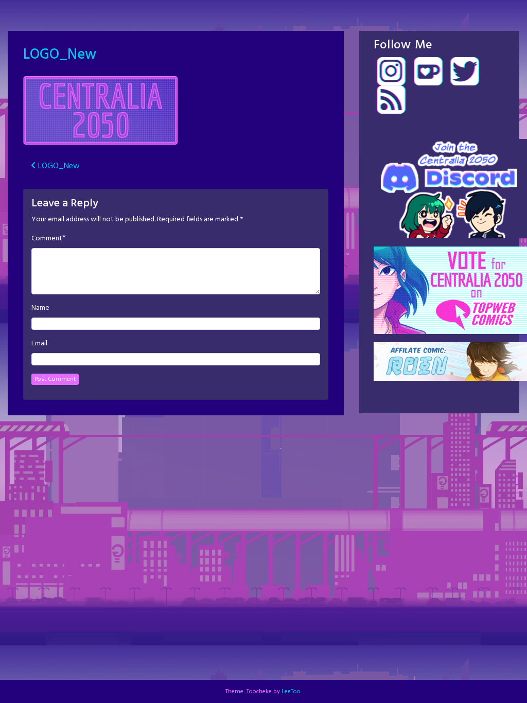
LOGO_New (59, 54)
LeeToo (291, 692)
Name (40, 308)
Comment (46, 239)
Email (39, 344)
